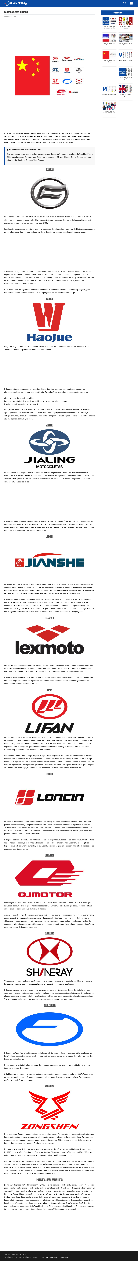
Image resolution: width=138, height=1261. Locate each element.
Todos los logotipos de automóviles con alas (125, 44)
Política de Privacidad (13, 1257)
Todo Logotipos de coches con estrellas (109, 27)
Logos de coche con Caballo (126, 27)
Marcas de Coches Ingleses (125, 95)
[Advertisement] (49, 38)
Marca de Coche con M (109, 94)
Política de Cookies (30, 1257)
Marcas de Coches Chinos (109, 61)
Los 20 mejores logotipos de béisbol (109, 112)
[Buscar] (125, 4)
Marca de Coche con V (125, 60)
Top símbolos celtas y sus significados (125, 78)
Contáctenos (64, 1257)
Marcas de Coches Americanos (109, 44)
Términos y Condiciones (49, 1257)
